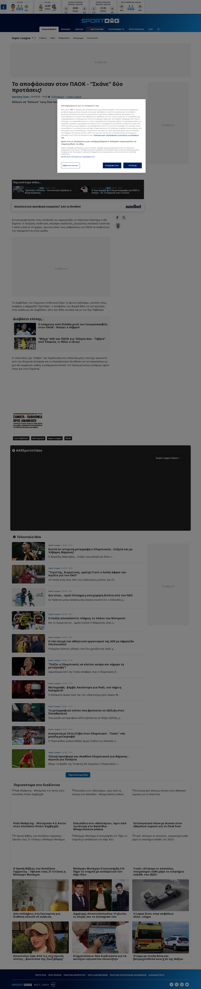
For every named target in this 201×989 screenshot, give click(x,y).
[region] (101, 136)
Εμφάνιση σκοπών (70, 165)
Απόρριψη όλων (112, 165)
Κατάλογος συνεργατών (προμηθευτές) (78, 157)
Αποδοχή (133, 165)
